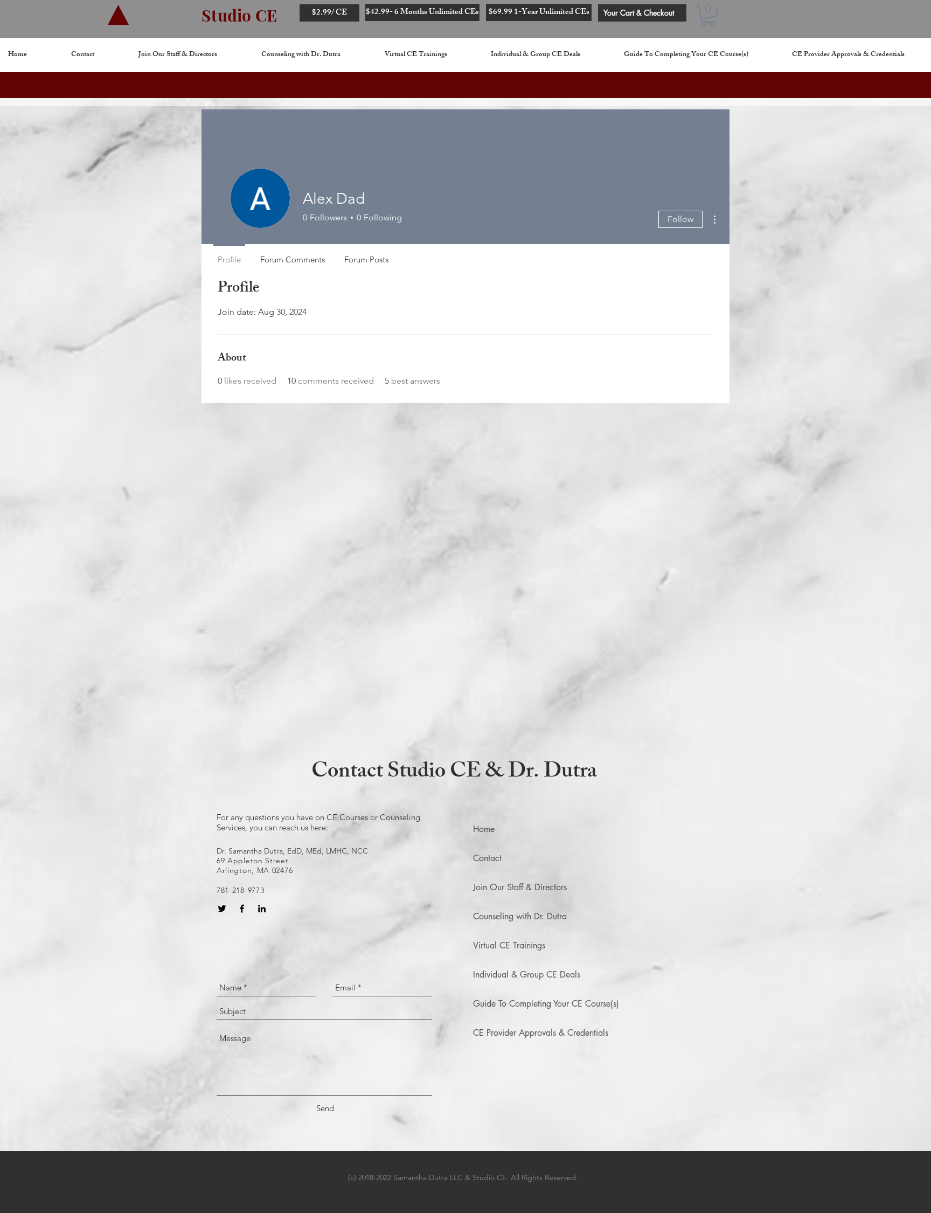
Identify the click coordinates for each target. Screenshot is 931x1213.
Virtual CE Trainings (509, 945)
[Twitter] (222, 908)
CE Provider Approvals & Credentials (540, 1032)
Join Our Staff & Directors (520, 887)
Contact (487, 858)
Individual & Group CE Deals (526, 974)
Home (484, 829)
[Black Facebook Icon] (242, 908)
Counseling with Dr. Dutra (520, 916)
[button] (708, 15)
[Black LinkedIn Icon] (261, 908)
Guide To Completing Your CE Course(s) (546, 1003)
